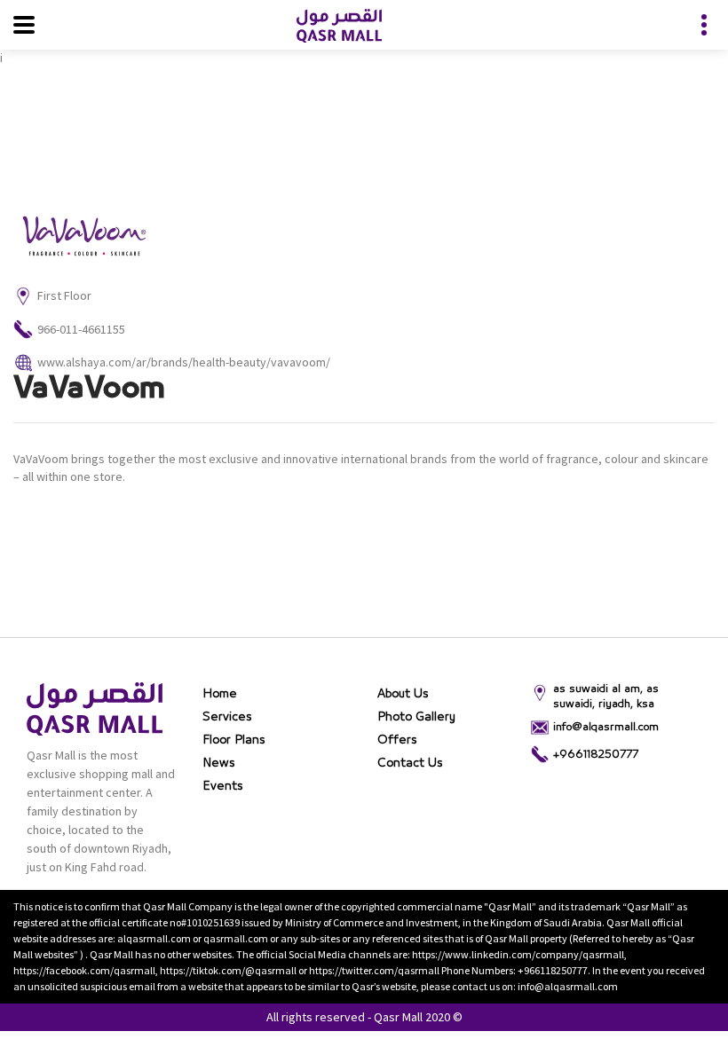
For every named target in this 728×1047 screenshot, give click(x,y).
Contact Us (410, 763)
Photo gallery (416, 717)
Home (219, 694)
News (218, 763)
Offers (397, 740)
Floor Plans (233, 740)
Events (222, 786)
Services (227, 717)
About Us (403, 694)
